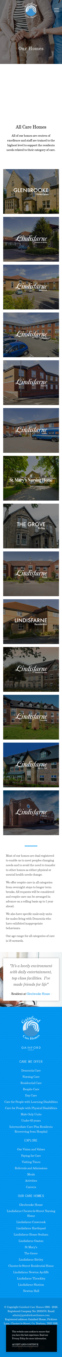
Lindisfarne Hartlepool (31, 1228)
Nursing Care (31, 1077)
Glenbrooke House (38, 994)
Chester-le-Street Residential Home (31, 1266)
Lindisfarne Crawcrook (31, 1222)
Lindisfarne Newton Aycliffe (31, 1272)
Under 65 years (31, 1121)
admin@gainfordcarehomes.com (31, 1315)
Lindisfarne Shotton (31, 1285)
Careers (31, 1187)
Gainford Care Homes (31, 1307)
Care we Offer (31, 1062)
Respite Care (31, 1089)
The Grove (31, 1253)
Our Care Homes (31, 1196)
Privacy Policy (19, 1338)
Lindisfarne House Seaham (31, 1234)
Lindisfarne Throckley (31, 1278)
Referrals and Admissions (31, 1168)
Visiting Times (31, 1162)
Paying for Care (31, 1156)
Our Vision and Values (31, 1149)
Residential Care (31, 1083)
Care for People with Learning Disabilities (31, 1102)
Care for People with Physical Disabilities (31, 1108)
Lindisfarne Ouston (31, 1241)
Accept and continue (25, 1344)
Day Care (31, 1095)
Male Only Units (31, 1114)
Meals (31, 1174)
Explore (31, 1140)
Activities (31, 1181)
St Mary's (31, 1247)
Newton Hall (31, 1291)
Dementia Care (31, 1070)
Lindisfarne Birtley (31, 1260)
